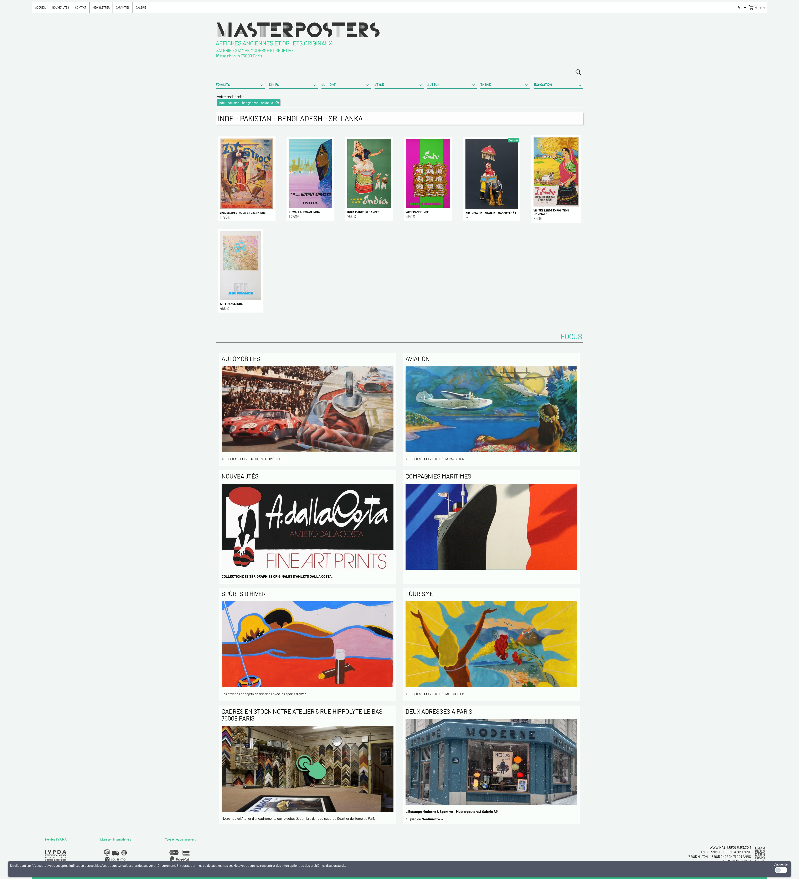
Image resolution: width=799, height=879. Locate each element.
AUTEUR (433, 85)
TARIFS (274, 85)
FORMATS (223, 85)
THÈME (485, 85)
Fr (739, 7)
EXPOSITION (543, 85)
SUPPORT (328, 85)
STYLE (379, 85)
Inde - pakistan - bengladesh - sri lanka (245, 103)
